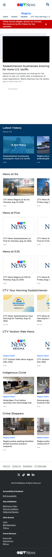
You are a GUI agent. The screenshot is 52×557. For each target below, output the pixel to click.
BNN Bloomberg (9, 525)
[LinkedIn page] (33, 474)
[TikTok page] (23, 474)
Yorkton (14, 17)
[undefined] (18, 149)
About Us (6, 466)
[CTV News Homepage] (26, 4)
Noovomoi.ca (8, 541)
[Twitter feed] (18, 474)
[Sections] (4, 4)
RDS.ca (6, 544)
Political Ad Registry (11, 512)
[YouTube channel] (28, 474)
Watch (5, 17)
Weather (24, 17)
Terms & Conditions (10, 509)
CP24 (5, 522)
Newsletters (27, 466)
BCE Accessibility (9, 496)
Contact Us (16, 466)
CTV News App (40, 466)
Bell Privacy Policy (10, 506)
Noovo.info (7, 538)
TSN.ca (6, 528)
